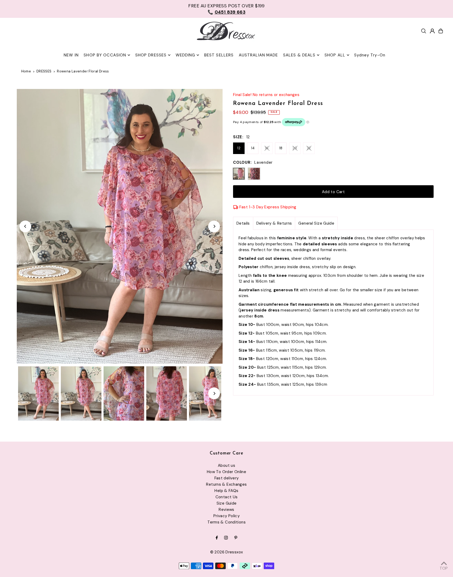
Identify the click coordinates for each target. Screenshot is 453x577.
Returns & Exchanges (226, 484)
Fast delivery (226, 478)
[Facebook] (217, 538)
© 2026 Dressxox (226, 552)
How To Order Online (226, 471)
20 (295, 148)
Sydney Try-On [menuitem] (369, 55)
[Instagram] (226, 538)
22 (309, 148)
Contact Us (226, 497)
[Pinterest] (235, 538)
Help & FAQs (226, 490)
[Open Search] (423, 31)
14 (253, 148)
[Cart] (441, 31)
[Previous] (25, 226)
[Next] (214, 226)
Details (243, 223)
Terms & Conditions (226, 522)
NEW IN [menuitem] (71, 55)
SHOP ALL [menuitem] (335, 55)
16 (267, 148)
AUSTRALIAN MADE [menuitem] (258, 55)
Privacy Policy (226, 515)
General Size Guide (316, 223)
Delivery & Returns (274, 223)
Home (26, 71)
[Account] (432, 31)
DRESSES (44, 71)
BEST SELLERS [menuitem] (219, 55)
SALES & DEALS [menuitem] (299, 55)
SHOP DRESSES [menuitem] (151, 55)
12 (238, 148)
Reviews (226, 509)
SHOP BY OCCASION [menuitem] (105, 55)
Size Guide (227, 503)
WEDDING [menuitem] (185, 55)
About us (226, 465)
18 (281, 148)
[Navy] (254, 173)
